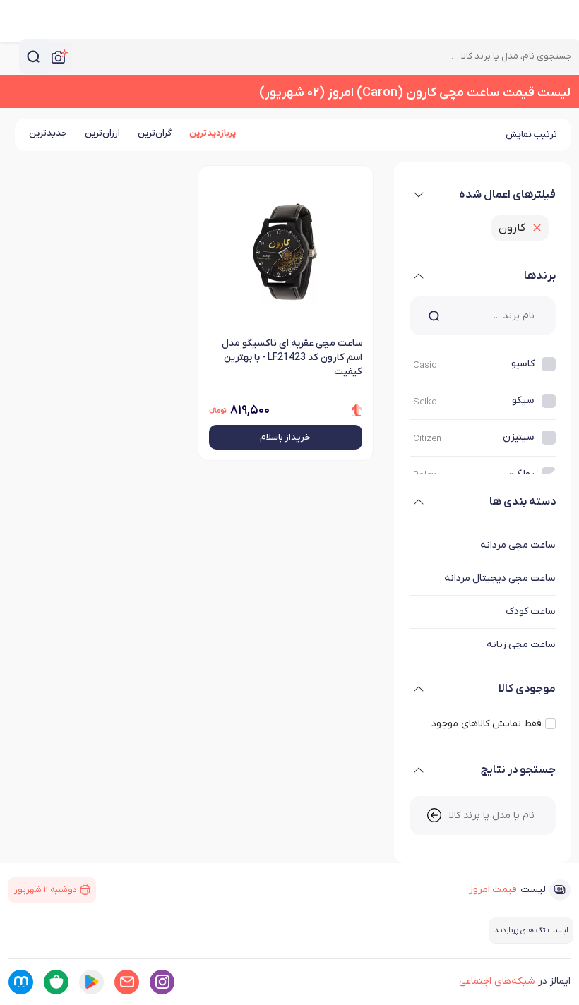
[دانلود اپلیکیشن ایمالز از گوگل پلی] (91, 982)
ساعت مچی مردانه (518, 545)
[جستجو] (33, 56)
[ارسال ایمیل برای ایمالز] (126, 982)
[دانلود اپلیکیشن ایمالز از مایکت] (20, 982)
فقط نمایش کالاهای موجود (486, 723)
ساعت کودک (531, 611)
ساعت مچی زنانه (521, 644)
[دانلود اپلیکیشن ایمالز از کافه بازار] (56, 982)
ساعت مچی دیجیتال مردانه (500, 578)
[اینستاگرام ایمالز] (162, 982)
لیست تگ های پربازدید (531, 930)
